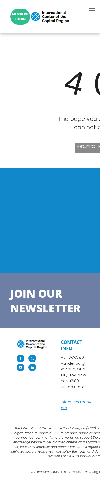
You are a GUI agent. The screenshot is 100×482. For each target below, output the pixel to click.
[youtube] (20, 368)
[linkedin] (32, 368)
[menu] (92, 10)
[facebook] (20, 359)
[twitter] (32, 359)
